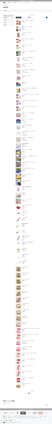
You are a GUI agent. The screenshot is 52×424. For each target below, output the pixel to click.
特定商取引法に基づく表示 (23, 416)
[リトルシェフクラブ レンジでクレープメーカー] (18, 176)
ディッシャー (23, 229)
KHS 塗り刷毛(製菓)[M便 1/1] (25, 143)
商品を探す (9, 2)
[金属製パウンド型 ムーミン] (18, 84)
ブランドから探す (14, 2)
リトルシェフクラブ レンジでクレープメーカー (27, 174)
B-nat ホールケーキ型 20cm (25, 285)
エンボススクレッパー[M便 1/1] (26, 205)
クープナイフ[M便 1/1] (24, 217)
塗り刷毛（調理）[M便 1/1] (25, 254)
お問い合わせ (45, 416)
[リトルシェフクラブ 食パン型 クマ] (18, 183)
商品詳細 (48, 17)
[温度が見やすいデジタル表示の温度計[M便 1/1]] (18, 244)
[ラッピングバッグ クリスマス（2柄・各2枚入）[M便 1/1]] (18, 53)
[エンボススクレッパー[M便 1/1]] (18, 207)
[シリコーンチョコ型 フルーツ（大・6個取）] (18, 66)
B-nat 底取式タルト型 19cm (25, 303)
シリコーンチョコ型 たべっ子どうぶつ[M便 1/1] (28, 340)
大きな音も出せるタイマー (25, 248)
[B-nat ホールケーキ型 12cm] (18, 269)
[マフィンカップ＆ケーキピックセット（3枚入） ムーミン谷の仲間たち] (18, 96)
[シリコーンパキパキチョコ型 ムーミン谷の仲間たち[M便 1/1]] (18, 90)
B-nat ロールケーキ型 (24, 322)
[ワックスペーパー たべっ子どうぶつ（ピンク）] (18, 367)
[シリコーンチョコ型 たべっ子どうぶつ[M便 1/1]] (18, 343)
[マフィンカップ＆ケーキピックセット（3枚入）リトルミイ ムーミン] (18, 109)
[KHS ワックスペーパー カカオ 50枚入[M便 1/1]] (18, 139)
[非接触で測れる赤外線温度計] (18, 238)
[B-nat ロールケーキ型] (18, 324)
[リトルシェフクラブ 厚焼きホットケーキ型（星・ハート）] (18, 170)
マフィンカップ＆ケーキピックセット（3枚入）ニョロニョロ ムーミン (30, 100)
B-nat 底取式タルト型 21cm (25, 309)
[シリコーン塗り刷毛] (18, 263)
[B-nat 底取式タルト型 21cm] (18, 312)
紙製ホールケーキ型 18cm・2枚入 (26, 383)
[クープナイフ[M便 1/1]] (18, 219)
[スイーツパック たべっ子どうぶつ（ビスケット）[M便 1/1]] (18, 355)
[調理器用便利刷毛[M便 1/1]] (18, 226)
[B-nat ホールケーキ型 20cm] (18, 287)
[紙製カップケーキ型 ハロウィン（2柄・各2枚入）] (18, 22)
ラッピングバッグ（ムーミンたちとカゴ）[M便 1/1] (28, 112)
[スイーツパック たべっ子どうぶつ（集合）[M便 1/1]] (18, 361)
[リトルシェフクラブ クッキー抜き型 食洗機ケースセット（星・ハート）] (18, 158)
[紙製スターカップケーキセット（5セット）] (18, 47)
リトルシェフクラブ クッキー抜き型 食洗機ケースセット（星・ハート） (30, 155)
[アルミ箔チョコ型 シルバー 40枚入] (18, 78)
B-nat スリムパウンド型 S (25, 291)
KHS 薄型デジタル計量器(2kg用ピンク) (26, 186)
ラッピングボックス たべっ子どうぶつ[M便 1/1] (28, 377)
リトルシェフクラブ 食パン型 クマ (26, 180)
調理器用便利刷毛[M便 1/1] (25, 223)
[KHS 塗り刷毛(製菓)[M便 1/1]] (18, 146)
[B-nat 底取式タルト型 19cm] (18, 306)
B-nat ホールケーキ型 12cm (25, 266)
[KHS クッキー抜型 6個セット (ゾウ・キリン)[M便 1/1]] (18, 133)
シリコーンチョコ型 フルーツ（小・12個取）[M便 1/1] (28, 69)
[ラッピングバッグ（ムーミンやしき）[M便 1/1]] (18, 121)
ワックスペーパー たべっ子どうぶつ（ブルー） (28, 371)
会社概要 (9, 417)
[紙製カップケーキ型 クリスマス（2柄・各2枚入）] (18, 41)
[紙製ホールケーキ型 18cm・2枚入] (18, 386)
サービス (20, 2)
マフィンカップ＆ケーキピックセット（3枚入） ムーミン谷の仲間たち (30, 94)
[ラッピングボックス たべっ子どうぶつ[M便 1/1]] (18, 380)
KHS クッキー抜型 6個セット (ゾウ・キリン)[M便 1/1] (28, 131)
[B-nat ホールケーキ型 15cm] (18, 275)
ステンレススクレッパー (25, 211)
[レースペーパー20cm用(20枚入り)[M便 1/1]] (18, 127)
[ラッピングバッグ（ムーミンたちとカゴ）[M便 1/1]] (18, 115)
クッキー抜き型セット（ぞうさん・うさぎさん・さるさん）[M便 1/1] (30, 334)
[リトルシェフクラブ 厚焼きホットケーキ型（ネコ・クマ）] (18, 164)
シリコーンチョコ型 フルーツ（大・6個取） (27, 63)
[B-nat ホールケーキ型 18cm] (18, 281)
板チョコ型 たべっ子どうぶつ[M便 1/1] (27, 346)
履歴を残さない (47, 404)
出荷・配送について (16, 416)
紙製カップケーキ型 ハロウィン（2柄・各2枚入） (28, 20)
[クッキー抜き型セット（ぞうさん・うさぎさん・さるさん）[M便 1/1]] (18, 336)
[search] (30, 2)
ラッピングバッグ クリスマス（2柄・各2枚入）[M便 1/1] (29, 51)
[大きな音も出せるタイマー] (18, 250)
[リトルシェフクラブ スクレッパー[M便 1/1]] (18, 152)
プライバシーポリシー (35, 416)
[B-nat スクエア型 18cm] (18, 318)
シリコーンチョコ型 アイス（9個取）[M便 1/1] (27, 57)
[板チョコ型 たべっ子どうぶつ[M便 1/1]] (18, 349)
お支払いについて (29, 416)
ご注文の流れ (40, 416)
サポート (23, 2)
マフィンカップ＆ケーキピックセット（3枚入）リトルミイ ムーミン (30, 106)
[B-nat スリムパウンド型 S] (18, 293)
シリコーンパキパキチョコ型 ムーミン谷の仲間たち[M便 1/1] (29, 88)
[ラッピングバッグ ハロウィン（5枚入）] (18, 35)
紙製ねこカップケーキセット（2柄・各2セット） (28, 26)
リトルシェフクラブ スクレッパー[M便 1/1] (27, 149)
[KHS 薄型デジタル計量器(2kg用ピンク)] (18, 189)
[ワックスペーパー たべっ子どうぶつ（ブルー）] (18, 373)
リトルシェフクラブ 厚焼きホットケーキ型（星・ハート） (29, 168)
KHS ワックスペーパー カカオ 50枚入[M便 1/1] (27, 137)
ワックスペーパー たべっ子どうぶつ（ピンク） (28, 365)
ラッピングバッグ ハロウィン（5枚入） (26, 32)
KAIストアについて (10, 416)
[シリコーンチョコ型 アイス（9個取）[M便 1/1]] (18, 59)
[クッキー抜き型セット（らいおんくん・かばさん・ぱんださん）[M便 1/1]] (18, 330)
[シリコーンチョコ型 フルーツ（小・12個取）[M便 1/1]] (18, 72)
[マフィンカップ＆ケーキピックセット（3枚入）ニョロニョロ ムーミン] (18, 102)
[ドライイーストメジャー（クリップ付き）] (18, 201)
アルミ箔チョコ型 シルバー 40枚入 (26, 75)
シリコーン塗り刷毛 (24, 260)
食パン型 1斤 (23, 192)
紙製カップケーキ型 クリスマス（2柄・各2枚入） (28, 38)
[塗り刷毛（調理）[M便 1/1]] (18, 256)
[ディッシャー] (18, 232)
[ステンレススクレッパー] (18, 213)
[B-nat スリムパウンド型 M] (18, 300)
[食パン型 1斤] (18, 195)
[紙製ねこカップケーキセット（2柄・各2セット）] (18, 29)
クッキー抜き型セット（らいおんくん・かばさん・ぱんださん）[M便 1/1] (31, 328)
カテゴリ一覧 (5, 10)
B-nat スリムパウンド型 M (25, 297)
